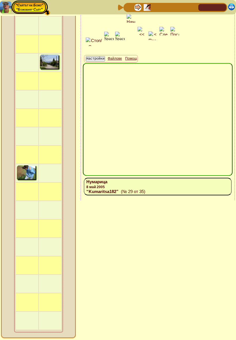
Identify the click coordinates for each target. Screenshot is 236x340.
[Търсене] (193, 7)
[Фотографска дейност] (174, 7)
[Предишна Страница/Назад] (128, 7)
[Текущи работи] (165, 7)
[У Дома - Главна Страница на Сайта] (203, 7)
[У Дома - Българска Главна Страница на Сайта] (212, 7)
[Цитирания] (156, 7)
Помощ (131, 58)
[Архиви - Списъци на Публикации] (147, 7)
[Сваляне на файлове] (183, 7)
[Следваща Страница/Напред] (137, 7)
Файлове (115, 58)
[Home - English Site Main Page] (221, 7)
